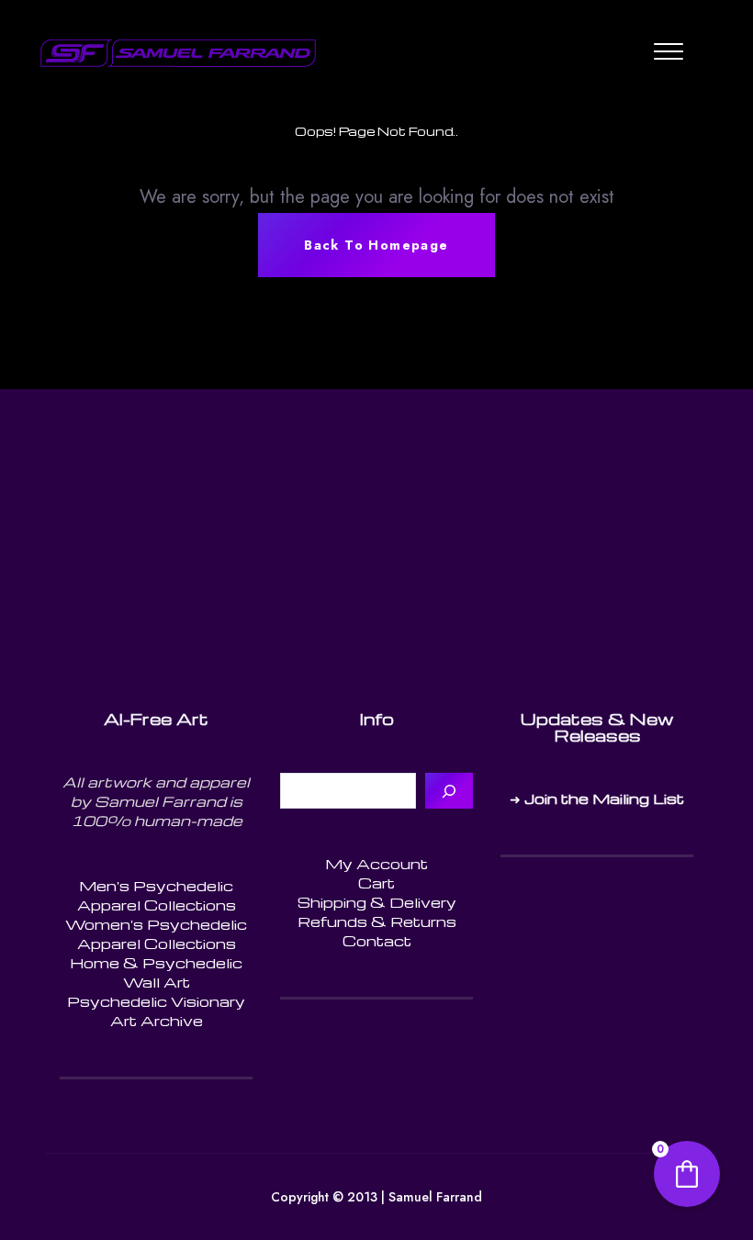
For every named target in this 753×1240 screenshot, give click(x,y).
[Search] (449, 791)
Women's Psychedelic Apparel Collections (156, 934)
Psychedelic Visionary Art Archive (156, 1011)
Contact (377, 941)
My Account (376, 864)
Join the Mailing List (604, 798)
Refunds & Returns (377, 921)
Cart (376, 883)
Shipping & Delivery (377, 902)
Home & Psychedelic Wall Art (156, 972)
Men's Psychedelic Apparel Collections (156, 895)
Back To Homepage (376, 245)
